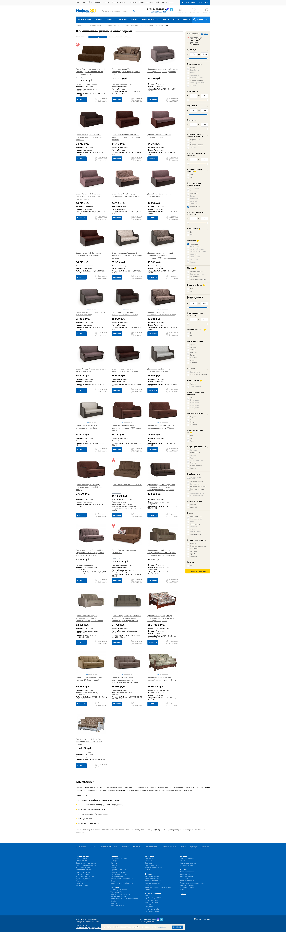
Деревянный (195, 139)
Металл (193, 422)
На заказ (193, 191)
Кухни (147, 895)
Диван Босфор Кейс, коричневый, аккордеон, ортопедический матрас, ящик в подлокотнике (126, 618)
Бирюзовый (195, 198)
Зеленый (193, 204)
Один (192, 441)
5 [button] (131, 422)
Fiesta (192, 67)
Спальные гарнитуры (118, 858)
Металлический (196, 145)
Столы (182, 861)
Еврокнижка (195, 257)
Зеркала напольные (118, 872)
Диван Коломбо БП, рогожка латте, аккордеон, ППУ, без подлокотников (88, 196)
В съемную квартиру (198, 546)
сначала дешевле (98, 37)
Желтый (193, 201)
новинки (127, 37)
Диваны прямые (131, 25)
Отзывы (123, 2)
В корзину (81, 99)
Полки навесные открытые (121, 894)
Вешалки (148, 861)
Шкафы (176, 19)
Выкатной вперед (197, 249)
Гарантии (125, 847)
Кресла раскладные (84, 867)
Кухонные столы (152, 902)
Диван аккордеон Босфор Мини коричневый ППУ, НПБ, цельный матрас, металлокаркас (90, 553)
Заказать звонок (158, 12)
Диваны (113, 903)
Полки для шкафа (187, 887)
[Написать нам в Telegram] (171, 9)
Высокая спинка (196, 481)
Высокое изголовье (198, 486)
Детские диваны (82, 874)
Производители (151, 847)
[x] (188, 37)
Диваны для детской (153, 881)
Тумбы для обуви (152, 865)
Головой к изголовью (198, 374)
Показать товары (198, 571)
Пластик (193, 424)
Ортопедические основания (121, 878)
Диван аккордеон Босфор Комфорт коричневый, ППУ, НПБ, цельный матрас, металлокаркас (162, 553)
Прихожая (122, 19)
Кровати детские (152, 878)
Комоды (113, 861)
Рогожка (193, 357)
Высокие (193, 450)
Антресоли (184, 890)
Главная (79, 25)
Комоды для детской (153, 883)
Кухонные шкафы (152, 909)
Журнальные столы (118, 896)
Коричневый (195, 206)
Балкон (193, 543)
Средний (193, 507)
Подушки (79, 883)
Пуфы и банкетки (83, 881)
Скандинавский (196, 532)
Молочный (194, 188)
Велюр (193, 350)
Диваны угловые (117, 905)
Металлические (196, 460)
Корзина (206, 13)
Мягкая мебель (84, 19)
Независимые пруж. (198, 271)
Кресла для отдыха (83, 870)
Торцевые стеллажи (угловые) (192, 883)
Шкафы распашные (187, 872)
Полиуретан (195, 276)
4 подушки (194, 405)
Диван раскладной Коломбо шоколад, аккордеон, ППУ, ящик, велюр (126, 428)
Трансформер (195, 386)
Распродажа (202, 19)
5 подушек (194, 407)
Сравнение (181, 13)
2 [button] (90, 422)
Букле (192, 344)
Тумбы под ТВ (116, 892)
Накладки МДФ (196, 465)
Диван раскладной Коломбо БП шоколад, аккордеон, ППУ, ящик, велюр (161, 428)
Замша (193, 355)
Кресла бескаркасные (85, 876)
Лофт (192, 521)
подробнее (162, 927)
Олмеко (193, 85)
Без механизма (196, 246)
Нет (191, 177)
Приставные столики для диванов (124, 898)
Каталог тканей (169, 847)
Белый (192, 196)
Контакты (133, 2)
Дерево (193, 417)
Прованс (193, 526)
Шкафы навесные (187, 881)
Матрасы (114, 863)
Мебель (186, 19)
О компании (81, 847)
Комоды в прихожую (153, 867)
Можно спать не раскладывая (195, 496)
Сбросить (204, 34)
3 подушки (194, 402)
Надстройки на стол (188, 863)
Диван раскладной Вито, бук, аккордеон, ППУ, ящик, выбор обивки (89, 742)
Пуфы (112, 881)
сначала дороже (115, 37)
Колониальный (196, 519)
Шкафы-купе (185, 874)
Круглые (193, 455)
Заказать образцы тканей (149, 2)
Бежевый (194, 193)
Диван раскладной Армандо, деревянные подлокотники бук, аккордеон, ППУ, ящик (161, 618)
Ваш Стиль (194, 70)
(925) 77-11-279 (155, 9)
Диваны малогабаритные (86, 865)
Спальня (98, 19)
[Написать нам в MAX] (167, 9)
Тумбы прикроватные (119, 874)
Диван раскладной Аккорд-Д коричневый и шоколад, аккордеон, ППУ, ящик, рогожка (161, 255)
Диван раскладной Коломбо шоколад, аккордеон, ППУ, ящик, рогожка (90, 137)
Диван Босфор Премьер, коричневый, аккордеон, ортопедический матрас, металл (126, 680)
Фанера (193, 147)
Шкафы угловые (186, 876)
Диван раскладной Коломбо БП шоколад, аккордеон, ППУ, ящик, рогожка (126, 137)
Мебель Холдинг (196, 80)
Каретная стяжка (197, 493)
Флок (192, 360)
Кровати (113, 865)
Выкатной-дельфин (198, 251)
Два (191, 436)
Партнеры (193, 847)
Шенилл (193, 362)
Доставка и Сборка (101, 2)
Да (191, 232)
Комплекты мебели (187, 858)
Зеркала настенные (118, 870)
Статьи (183, 847)
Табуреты (149, 907)
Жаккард (193, 352)
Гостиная (110, 19)
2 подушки (194, 400)
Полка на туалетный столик (121, 883)
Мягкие (193, 463)
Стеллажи (184, 878)
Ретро (192, 529)
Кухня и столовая (150, 19)
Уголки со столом (152, 911)
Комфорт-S (194, 75)
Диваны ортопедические (86, 863)
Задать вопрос (167, 2)
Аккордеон (148, 25)
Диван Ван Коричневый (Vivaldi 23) (127, 485)
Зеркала (148, 863)
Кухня (192, 554)
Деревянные (195, 452)
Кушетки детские (83, 872)
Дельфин (194, 254)
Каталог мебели (95, 25)
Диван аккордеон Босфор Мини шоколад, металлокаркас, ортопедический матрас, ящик (161, 487)
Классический (196, 516)
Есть (192, 175)
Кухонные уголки (152, 900)
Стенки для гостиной (118, 890)
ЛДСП (192, 142)
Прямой (193, 384)
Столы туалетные (117, 876)
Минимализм (195, 524)
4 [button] (95, 422)
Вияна (192, 72)
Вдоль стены (195, 372)
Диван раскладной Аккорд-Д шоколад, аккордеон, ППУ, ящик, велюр (90, 487)
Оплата (115, 2)
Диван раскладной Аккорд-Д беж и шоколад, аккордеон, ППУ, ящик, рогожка (127, 255)
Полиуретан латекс (198, 279)
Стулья (148, 904)
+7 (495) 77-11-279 (148, 919)
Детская (134, 19)
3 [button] (92, 422)
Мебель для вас (196, 77)
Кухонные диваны (83, 878)
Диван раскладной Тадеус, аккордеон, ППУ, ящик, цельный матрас (126, 72)
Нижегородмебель (197, 83)
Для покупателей (83, 2)
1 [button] (88, 422)
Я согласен (177, 927)
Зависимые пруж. (197, 274)
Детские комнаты (152, 876)
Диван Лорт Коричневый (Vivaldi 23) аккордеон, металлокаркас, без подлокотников (90, 72)
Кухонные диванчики (153, 898)
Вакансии (205, 847)
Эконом (193, 504)
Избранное (194, 13)
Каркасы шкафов (186, 885)
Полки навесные (186, 865)
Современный (195, 534)
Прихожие (149, 858)
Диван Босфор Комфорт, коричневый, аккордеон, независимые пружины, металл (89, 618)
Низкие (193, 468)
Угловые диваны (82, 861)
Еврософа (194, 259)
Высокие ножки (196, 484)
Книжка (193, 262)
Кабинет (165, 19)
